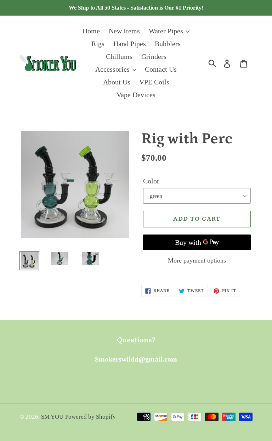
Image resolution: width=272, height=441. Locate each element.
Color (151, 181)
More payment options (197, 260)
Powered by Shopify (90, 416)
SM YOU (52, 416)
